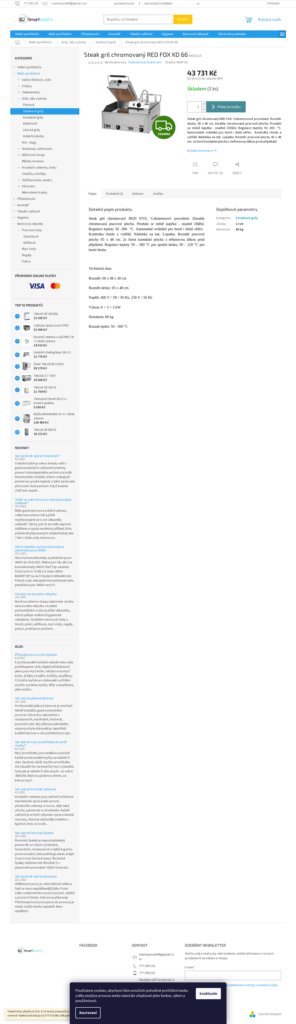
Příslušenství (26, 199)
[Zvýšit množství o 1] (203, 104)
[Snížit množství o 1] (203, 109)
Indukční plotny (33, 136)
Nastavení (88, 1012)
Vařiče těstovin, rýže (36, 80)
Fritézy (27, 86)
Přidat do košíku (229, 107)
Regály (27, 255)
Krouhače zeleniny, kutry (39, 167)
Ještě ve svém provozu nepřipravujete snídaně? (43, 501)
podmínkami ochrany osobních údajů (252, 985)
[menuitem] (27, 34)
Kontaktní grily (33, 117)
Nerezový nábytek (30, 224)
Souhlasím (208, 993)
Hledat (183, 19)
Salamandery (31, 92)
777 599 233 (147, 966)
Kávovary (28, 186)
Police (26, 261)
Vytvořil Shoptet (270, 1014)
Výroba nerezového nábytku (36, 594)
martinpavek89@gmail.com (156, 956)
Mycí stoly (29, 249)
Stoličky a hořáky (34, 174)
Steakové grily (33, 111)
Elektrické (30, 123)
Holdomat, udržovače (37, 149)
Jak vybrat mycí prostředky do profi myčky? (41, 743)
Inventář (23, 205)
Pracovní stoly (32, 230)
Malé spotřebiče (28, 73)
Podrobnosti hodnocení (144, 62)
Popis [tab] (93, 193)
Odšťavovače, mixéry (37, 180)
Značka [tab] (158, 193)
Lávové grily (31, 130)
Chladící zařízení (28, 211)
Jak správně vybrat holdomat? (37, 455)
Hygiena (23, 217)
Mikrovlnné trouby (34, 192)
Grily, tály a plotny (34, 98)
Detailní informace (199, 150)
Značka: (176, 62)
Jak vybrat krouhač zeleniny (35, 789)
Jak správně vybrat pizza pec (36, 876)
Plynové (28, 105)
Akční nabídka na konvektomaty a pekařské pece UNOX (39, 548)
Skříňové (29, 243)
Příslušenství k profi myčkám (36, 654)
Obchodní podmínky (158, 4)
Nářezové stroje (33, 155)
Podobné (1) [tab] (114, 193)
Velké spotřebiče (29, 67)
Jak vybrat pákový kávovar (34, 698)
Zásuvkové (31, 236)
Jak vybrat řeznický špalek (34, 832)
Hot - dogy (29, 142)
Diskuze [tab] (137, 193)
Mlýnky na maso (33, 161)
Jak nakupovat (124, 4)
